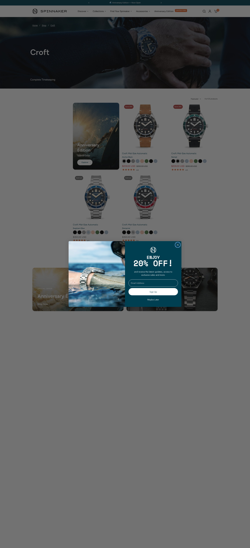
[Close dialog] (177, 244)
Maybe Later (153, 299)
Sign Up (153, 291)
